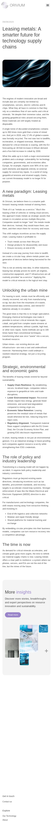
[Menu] (47, 5)
